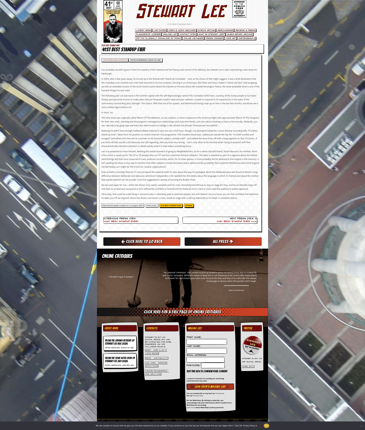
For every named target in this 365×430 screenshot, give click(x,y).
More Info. (248, 366)
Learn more (190, 407)
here (260, 425)
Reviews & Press (245, 30)
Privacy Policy (198, 396)
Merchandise (225, 30)
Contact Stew (188, 34)
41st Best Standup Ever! (179, 24)
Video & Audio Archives (181, 30)
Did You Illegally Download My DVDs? (158, 38)
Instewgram (246, 38)
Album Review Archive (239, 34)
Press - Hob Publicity (156, 358)
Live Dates (159, 30)
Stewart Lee (179, 15)
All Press (221, 241)
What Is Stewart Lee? (211, 34)
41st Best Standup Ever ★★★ (237, 222)
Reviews (188, 205)
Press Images (214, 38)
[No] (361, 425)
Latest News (143, 30)
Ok (266, 425)
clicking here (219, 393)
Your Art (231, 38)
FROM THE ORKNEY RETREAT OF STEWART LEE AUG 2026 (119, 342)
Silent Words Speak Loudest (114, 60)
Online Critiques (193, 38)
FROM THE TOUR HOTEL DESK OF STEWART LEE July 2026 (120, 359)
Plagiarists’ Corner (148, 34)
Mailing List (170, 34)
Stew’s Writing (206, 30)
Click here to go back (144, 241)
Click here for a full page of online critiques (182, 312)
